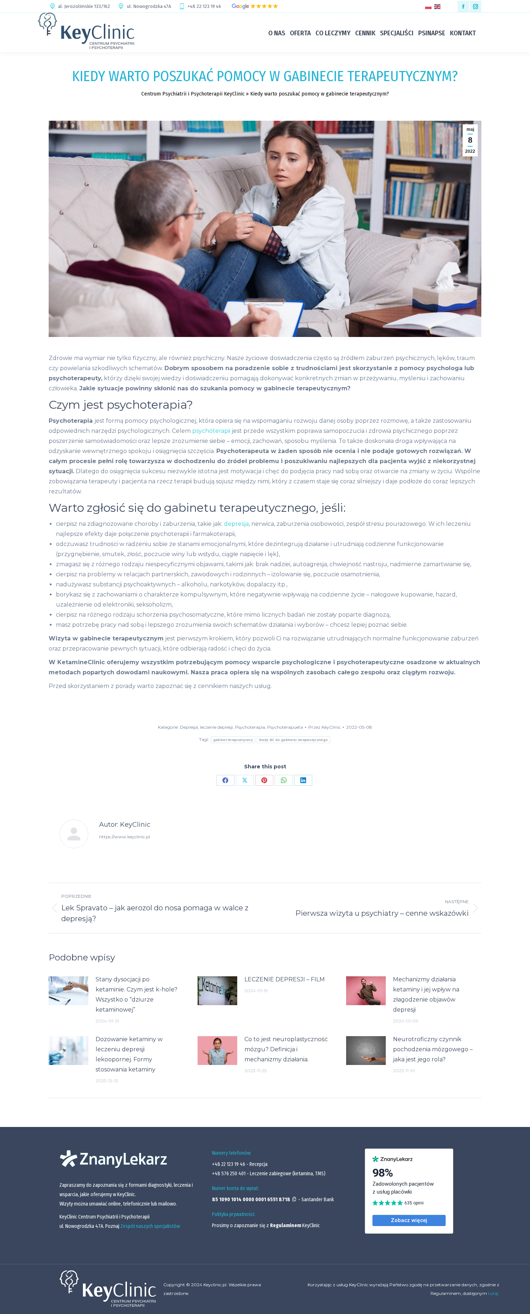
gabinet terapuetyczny (233, 740)
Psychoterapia (250, 727)
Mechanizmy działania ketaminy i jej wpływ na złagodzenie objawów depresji (426, 994)
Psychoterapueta (285, 727)
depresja (236, 523)
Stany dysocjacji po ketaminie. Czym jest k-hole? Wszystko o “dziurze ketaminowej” (136, 994)
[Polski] (429, 6)
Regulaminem (285, 1225)
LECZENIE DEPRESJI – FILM (284, 979)
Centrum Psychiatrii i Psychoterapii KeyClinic (192, 93)
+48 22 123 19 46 (204, 6)
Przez (324, 727)
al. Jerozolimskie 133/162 (84, 6)
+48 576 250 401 (229, 1174)
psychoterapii (211, 430)
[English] (438, 6)
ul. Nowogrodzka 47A (149, 6)
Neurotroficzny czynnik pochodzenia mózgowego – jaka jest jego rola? (433, 1049)
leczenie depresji (216, 727)
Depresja (189, 727)
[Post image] (68, 990)
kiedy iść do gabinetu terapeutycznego (293, 740)
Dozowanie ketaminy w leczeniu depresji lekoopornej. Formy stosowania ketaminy (129, 1054)
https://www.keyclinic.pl (124, 836)
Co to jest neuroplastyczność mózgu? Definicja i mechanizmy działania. (286, 1049)
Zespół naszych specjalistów (150, 1226)
